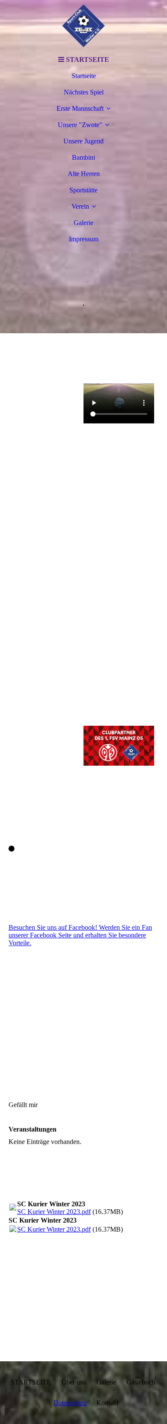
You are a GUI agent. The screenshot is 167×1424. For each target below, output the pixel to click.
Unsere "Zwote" (80, 124)
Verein (80, 206)
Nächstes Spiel (84, 92)
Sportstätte (83, 190)
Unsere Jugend (83, 141)
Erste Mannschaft (80, 108)
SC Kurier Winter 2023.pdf (54, 1211)
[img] (83, 25)
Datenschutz (70, 1402)
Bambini (83, 157)
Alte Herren (84, 173)
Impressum (83, 239)
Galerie (83, 222)
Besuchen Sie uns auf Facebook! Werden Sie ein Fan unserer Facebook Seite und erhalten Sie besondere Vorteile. (80, 935)
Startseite (84, 75)
